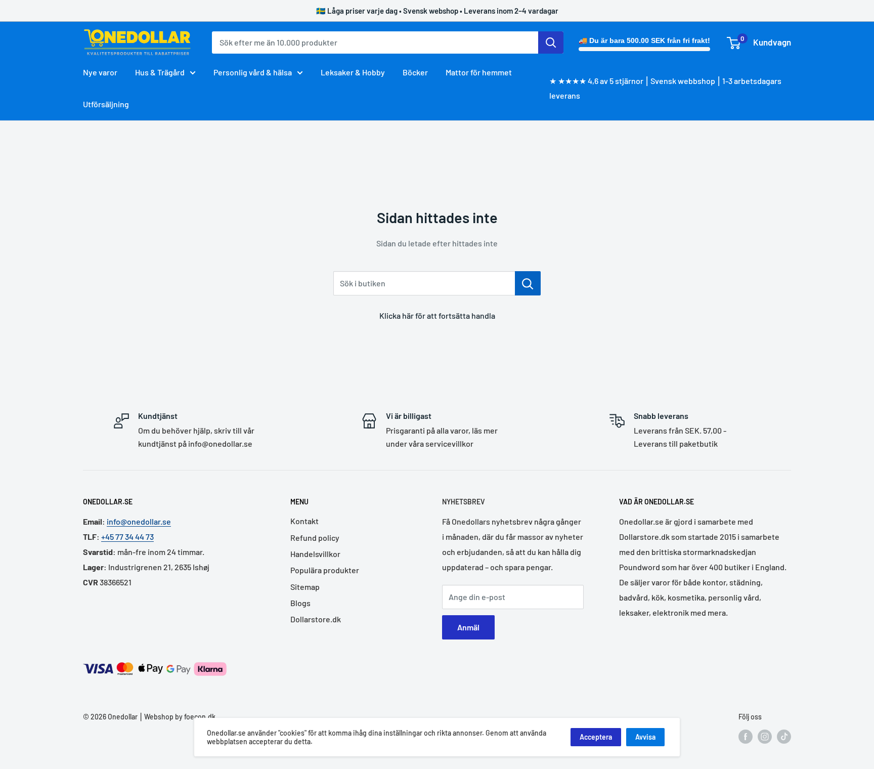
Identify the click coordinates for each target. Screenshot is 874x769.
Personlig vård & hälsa (252, 72)
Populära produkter (324, 570)
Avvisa (645, 737)
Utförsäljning (106, 104)
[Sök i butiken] (528, 283)
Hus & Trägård (160, 72)
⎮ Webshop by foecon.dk (176, 716)
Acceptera (596, 737)
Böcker (415, 72)
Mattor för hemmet (479, 72)
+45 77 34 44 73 (127, 536)
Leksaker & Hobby (353, 72)
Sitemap (305, 586)
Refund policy (314, 537)
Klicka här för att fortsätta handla (437, 315)
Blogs (300, 603)
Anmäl (468, 627)
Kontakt (304, 521)
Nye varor (100, 72)
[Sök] (550, 42)
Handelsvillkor (315, 554)
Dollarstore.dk (315, 619)
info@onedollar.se (139, 521)
